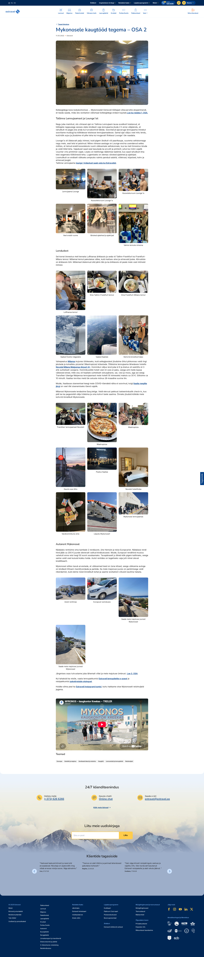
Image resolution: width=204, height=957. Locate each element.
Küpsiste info (140, 927)
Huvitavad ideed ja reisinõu (87, 761)
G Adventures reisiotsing (49, 945)
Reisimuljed (129, 761)
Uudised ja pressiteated (17, 921)
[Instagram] (174, 909)
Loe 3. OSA (132, 673)
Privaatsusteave (141, 924)
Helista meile (50, 796)
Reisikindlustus (45, 948)
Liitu (126, 835)
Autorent (43, 928)
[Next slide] (169, 871)
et (9, 3)
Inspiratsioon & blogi (106, 3)
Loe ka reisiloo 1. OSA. (137, 113)
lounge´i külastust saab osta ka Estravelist (96, 163)
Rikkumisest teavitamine (144, 930)
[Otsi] (179, 3)
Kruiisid (43, 922)
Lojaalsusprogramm (141, 3)
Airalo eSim (76, 918)
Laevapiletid (44, 918)
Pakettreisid (44, 915)
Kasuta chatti (105, 796)
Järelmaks (75, 908)
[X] (191, 909)
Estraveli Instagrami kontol (88, 686)
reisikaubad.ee (77, 915)
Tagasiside (202, 478)
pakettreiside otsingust (81, 681)
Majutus (43, 912)
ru (12, 3)
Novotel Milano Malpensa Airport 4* (73, 367)
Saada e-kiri (150, 796)
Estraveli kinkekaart (79, 911)
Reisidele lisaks (123, 3)
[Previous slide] (34, 871)
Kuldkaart (107, 908)
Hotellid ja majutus (70, 761)
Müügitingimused (142, 908)
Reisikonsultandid (14, 915)
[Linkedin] (186, 909)
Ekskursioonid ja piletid (48, 942)
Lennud (43, 909)
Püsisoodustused (110, 915)
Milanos (71, 361)
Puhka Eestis (45, 925)
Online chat (106, 799)
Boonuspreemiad (110, 918)
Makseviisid (140, 915)
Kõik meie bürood (100, 807)
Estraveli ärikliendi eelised (113, 927)
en (15, 3)
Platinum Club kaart (111, 911)
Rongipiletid (44, 935)
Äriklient (93, 3)
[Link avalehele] (13, 11)
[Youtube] (180, 909)
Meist (155, 3)
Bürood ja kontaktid (15, 911)
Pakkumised (44, 905)
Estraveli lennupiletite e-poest (113, 678)
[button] (40, 880)
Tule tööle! (12, 918)
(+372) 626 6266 (54, 799)
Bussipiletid (44, 932)
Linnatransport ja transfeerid (50, 938)
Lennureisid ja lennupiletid (114, 761)
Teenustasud (140, 911)
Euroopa (59, 761)
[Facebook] (169, 909)
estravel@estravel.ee (157, 799)
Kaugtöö (101, 761)
